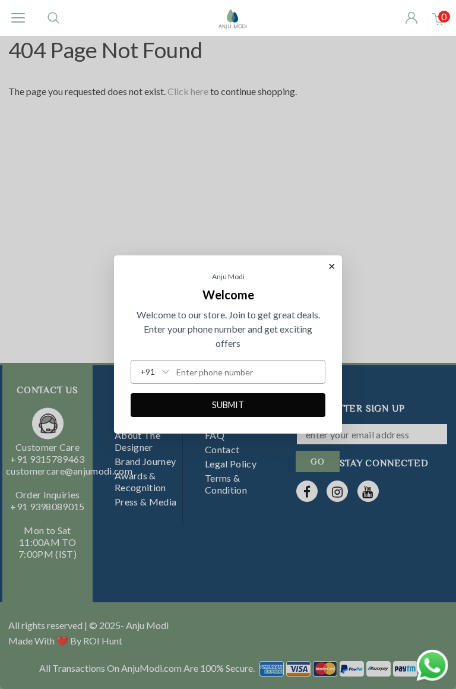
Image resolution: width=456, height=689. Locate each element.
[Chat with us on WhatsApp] (432, 663)
